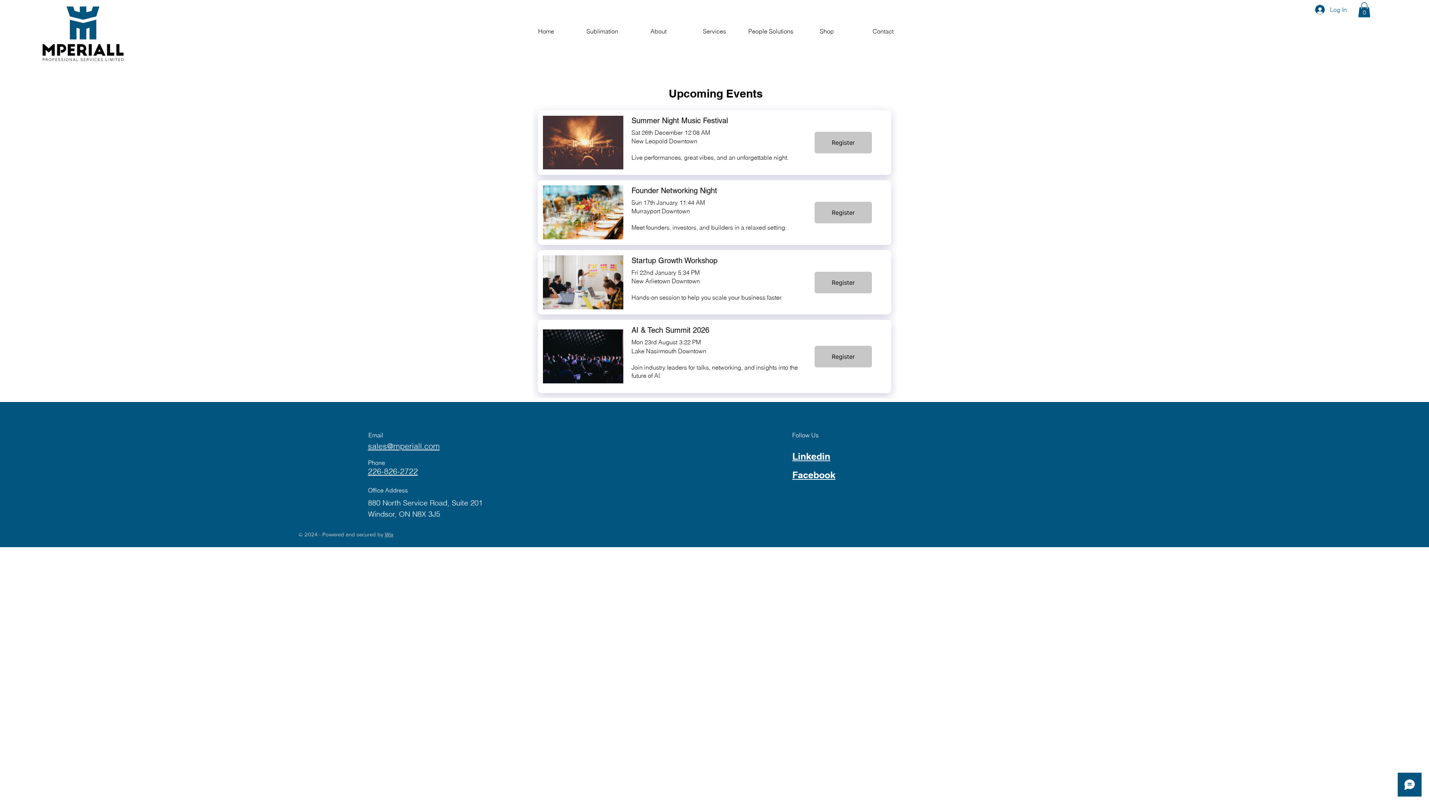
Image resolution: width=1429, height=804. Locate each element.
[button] (1364, 9)
